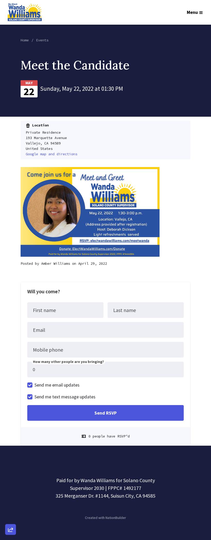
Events (42, 40)
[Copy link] (10, 458)
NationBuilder (116, 517)
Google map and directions (51, 154)
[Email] (10, 473)
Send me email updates (57, 385)
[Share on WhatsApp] (10, 517)
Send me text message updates (64, 397)
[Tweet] (10, 487)
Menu (192, 12)
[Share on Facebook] (10, 502)
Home (25, 40)
